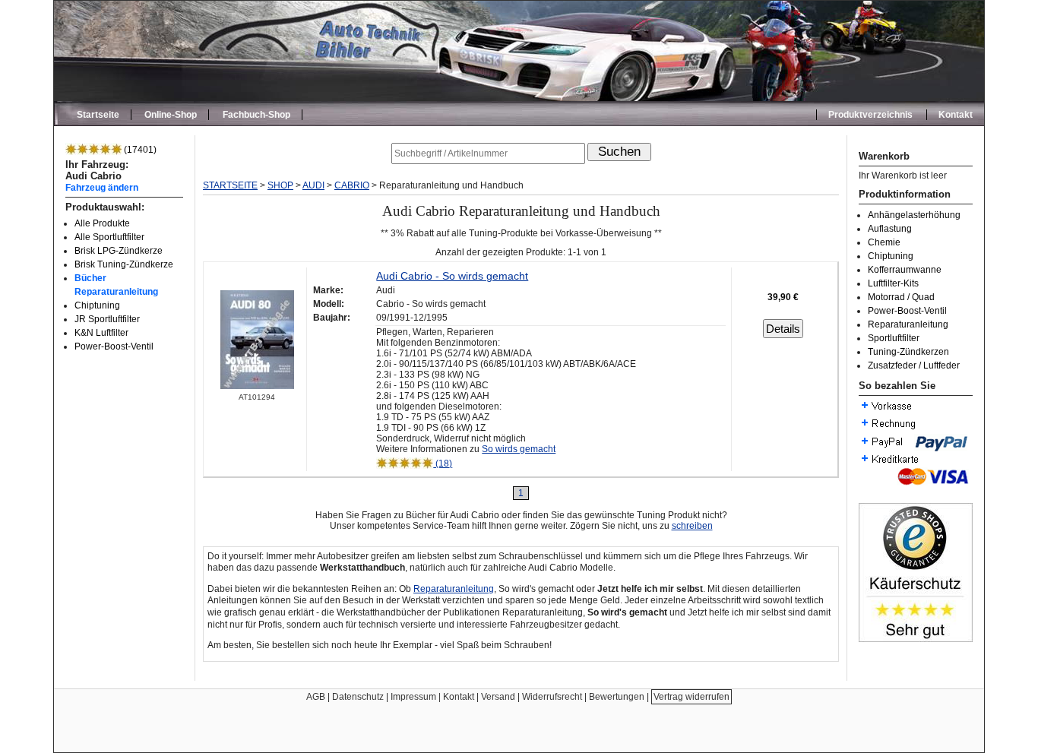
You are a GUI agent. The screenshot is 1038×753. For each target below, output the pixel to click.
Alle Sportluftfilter (109, 237)
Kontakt (955, 114)
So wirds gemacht (518, 449)
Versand (498, 696)
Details (783, 328)
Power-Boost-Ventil (113, 346)
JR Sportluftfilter (107, 319)
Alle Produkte (102, 223)
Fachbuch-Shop (256, 114)
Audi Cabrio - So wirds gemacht (452, 276)
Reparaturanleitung (908, 324)
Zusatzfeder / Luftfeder (914, 365)
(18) (442, 463)
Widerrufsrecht (552, 696)
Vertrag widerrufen (691, 696)
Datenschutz (358, 696)
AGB (315, 696)
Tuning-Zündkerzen (908, 351)
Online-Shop (170, 114)
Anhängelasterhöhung (914, 215)
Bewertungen (616, 696)
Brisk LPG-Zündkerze (118, 250)
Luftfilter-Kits (893, 283)
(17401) (139, 149)
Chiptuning (97, 305)
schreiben (692, 525)
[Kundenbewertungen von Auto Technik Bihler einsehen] (916, 639)
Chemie (884, 242)
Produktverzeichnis (870, 114)
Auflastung (890, 228)
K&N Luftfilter (101, 332)
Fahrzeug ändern (101, 187)
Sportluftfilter (893, 338)
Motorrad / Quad (901, 297)
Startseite (98, 114)
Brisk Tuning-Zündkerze (123, 264)
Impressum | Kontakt (432, 696)
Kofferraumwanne (904, 269)
